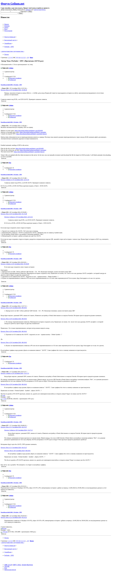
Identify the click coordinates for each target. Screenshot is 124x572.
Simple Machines (27, 565)
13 (24, 57)
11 (21, 57)
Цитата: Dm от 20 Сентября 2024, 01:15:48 (14, 214)
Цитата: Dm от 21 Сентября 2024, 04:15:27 (14, 427)
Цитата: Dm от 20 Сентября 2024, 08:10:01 (14, 307)
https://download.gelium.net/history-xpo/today (33, 132)
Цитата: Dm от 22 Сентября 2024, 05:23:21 (14, 517)
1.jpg (4, 398)
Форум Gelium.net (12, 3)
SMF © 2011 (17, 565)
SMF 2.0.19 (8, 565)
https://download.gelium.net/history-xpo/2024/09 (29, 130)
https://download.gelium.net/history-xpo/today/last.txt (31, 134)
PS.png (5, 532)
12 (23, 57)
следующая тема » (18, 51)
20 (28, 57)
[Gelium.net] (12, 80)
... (26, 57)
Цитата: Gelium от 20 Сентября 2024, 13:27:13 (15, 373)
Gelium (11, 68)
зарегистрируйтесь (39, 9)
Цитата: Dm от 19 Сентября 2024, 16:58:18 (14, 90)
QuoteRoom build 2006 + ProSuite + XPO (11, 84)
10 (19, 57)
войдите (28, 9)
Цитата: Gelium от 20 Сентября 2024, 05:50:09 (15, 264)
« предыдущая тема (7, 51)
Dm (10, 162)
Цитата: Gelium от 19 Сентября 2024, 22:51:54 (15, 179)
